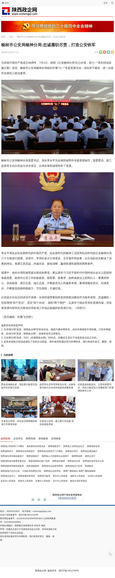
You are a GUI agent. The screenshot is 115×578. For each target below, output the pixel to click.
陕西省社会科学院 (52, 471)
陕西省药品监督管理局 (52, 466)
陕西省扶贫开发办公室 (93, 461)
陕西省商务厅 (7, 451)
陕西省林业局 (93, 446)
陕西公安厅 (90, 456)
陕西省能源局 (33, 466)
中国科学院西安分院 (31, 471)
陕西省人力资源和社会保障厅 (55, 456)
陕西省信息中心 (8, 476)
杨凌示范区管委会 (78, 481)
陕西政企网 (40, 570)
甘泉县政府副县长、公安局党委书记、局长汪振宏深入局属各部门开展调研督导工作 (96, 387)
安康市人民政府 (42, 481)
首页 (3, 37)
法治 (11, 37)
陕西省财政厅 (33, 456)
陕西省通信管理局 (26, 476)
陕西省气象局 (44, 476)
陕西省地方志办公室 (10, 471)
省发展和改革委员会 (36, 446)
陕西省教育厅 (54, 446)
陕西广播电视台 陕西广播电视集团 (79, 471)
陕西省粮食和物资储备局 (12, 466)
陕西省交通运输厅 (89, 451)
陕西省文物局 (58, 461)
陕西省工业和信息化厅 (73, 446)
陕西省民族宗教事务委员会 (13, 461)
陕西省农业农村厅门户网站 (50, 451)
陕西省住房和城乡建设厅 (12, 456)
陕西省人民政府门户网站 (12, 446)
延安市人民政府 (8, 481)
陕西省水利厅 (71, 451)
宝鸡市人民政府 (95, 476)
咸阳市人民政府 (77, 476)
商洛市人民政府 (25, 481)
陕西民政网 (77, 456)
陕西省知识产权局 (73, 466)
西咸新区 (89, 466)
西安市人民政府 (60, 476)
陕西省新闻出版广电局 (39, 461)
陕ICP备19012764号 (29, 515)
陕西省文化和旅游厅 (25, 451)
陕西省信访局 (74, 461)
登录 (105, 3)
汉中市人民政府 (60, 481)
